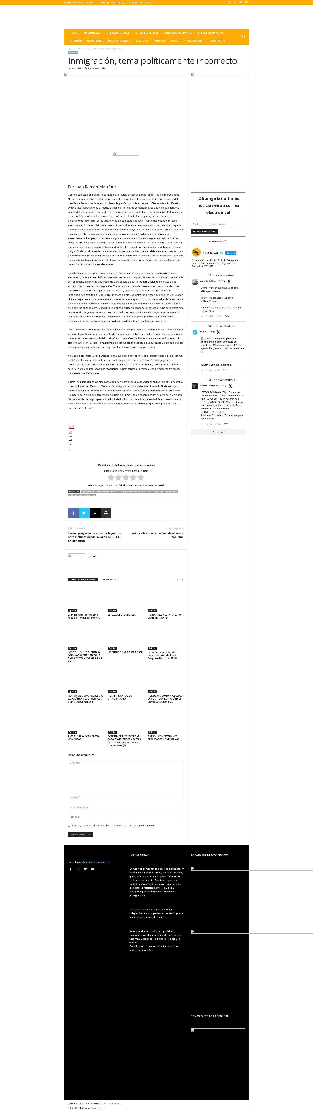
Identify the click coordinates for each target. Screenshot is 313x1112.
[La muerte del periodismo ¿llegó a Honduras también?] (86, 598)
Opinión (76, 40)
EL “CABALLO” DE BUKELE (122, 614)
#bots (218, 307)
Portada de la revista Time (82, 495)
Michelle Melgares (209, 385)
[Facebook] (229, 2)
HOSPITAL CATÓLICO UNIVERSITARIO (120, 697)
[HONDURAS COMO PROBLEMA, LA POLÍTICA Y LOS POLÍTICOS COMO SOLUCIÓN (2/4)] (86, 679)
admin (93, 556)
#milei (225, 307)
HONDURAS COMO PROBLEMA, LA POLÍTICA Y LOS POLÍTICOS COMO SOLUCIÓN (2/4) (85, 698)
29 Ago (222, 281)
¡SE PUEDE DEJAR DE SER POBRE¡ (125, 652)
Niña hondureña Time (107, 492)
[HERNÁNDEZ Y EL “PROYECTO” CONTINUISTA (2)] (166, 598)
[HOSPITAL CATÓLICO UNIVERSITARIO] (126, 679)
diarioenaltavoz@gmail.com (96, 862)
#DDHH (204, 364)
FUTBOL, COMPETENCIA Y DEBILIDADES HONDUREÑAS (163, 738)
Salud (175, 40)
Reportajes (95, 40)
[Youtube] (246, 2)
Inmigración (193, 40)
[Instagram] (235, 2)
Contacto (217, 40)
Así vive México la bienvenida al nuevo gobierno (158, 535)
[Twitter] (241, 2)
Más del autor (108, 579)
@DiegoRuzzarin (209, 301)
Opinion (79, 48)
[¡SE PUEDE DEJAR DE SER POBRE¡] (126, 636)
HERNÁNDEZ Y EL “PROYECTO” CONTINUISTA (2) (165, 616)
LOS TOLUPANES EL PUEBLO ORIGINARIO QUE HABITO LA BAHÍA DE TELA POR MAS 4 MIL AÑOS (85, 656)
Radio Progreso (119, 40)
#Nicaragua (218, 345)
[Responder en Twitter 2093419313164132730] (202, 424)
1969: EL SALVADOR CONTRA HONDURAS (84, 738)
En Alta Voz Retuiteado (223, 275)
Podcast (159, 40)
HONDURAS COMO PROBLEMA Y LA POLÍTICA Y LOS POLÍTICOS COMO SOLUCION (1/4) (166, 698)
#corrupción (235, 307)
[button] (244, 37)
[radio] (111, 478)
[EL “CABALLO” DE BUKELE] (126, 598)
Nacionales (92, 32)
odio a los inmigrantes (166, 492)
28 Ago (211, 331)
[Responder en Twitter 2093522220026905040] (202, 316)
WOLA (203, 331)
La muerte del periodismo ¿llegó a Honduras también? (84, 616)
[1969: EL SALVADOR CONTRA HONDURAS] (86, 720)
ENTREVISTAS (119, 2)
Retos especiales (146, 32)
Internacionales (118, 32)
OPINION (104, 2)
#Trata (237, 405)
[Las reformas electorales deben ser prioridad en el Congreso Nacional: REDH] (166, 636)
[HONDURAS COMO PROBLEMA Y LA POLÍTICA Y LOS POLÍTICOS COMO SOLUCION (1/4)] (166, 679)
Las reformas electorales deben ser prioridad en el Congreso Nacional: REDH (162, 655)
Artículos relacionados (83, 579)
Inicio (74, 32)
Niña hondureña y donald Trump (136, 492)
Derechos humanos (177, 32)
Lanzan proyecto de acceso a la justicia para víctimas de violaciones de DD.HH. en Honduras (94, 536)
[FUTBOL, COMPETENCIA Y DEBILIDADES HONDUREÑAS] (166, 720)
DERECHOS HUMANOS (140, 2)
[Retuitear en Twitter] (209, 275)
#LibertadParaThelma (220, 364)
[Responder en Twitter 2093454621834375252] (202, 370)
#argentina (206, 307)
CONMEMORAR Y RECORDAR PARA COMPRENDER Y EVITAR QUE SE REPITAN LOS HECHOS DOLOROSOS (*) (125, 741)
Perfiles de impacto (210, 32)
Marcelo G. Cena (208, 281)
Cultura (142, 40)
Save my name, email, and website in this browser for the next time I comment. (113, 825)
